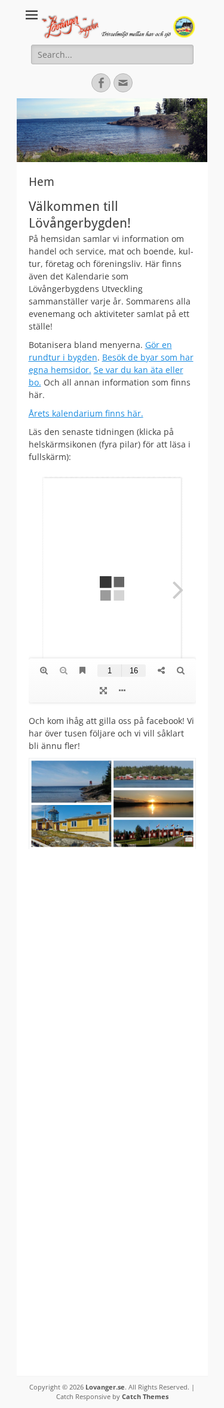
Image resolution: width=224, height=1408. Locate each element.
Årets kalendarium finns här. (86, 413)
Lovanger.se (105, 1386)
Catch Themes (145, 1396)
